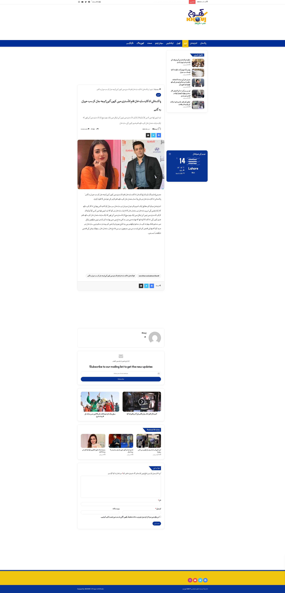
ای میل (158, 508)
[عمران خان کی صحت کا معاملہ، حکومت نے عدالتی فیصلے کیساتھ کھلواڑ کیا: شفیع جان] (198, 83)
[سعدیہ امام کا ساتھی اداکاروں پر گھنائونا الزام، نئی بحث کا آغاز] (93, 441)
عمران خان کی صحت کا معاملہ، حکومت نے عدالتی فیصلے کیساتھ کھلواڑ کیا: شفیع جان (180, 82)
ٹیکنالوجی (169, 43)
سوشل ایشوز (159, 43)
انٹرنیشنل (193, 43)
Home (156, 89)
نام (159, 500)
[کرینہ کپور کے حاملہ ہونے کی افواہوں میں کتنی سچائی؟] (148, 441)
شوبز (185, 43)
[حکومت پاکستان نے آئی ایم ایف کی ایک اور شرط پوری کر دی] (198, 63)
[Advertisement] (120, 22)
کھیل (179, 43)
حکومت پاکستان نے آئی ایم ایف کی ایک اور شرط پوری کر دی (180, 61)
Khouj (155, 129)
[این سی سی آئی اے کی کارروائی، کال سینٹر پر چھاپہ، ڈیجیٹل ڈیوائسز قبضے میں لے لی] (198, 94)
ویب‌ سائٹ (116, 508)
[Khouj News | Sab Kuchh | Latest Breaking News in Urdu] (197, 17)
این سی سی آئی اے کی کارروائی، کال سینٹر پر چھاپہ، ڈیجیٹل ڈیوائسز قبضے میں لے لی (180, 93)
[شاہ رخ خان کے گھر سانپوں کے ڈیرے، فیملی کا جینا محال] (121, 441)
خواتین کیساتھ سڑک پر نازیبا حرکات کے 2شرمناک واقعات (180, 103)
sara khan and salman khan (148, 276)
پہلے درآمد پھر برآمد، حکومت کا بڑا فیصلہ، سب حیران (173, 2)
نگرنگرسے (129, 43)
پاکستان (203, 43)
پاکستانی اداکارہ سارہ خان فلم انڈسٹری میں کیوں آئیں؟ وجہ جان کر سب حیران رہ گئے (110, 276)
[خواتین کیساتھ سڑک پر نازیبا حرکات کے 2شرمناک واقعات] (198, 105)
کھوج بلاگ (140, 43)
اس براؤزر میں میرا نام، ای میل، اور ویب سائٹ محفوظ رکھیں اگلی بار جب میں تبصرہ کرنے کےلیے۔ (130, 517)
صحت (149, 43)
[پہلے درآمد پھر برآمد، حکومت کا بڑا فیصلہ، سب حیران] (198, 73)
